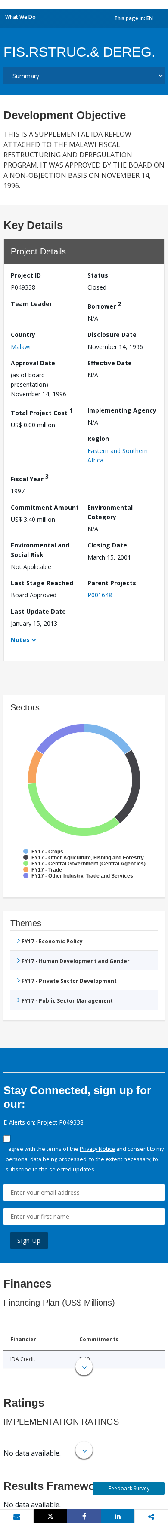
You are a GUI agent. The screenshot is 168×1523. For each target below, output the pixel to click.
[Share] (84, 1516)
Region (98, 438)
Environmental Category (110, 512)
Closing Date (107, 545)
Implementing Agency (121, 410)
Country (23, 334)
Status (97, 275)
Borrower (104, 305)
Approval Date (33, 363)
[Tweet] (50, 1516)
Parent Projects (111, 583)
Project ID (26, 275)
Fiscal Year (30, 477)
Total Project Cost (42, 411)
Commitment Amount (45, 507)
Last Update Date (38, 611)
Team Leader (31, 304)
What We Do (20, 17)
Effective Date (109, 363)
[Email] (17, 1516)
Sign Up (29, 1240)
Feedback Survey (129, 1488)
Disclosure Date (112, 334)
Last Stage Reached (42, 583)
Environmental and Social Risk (40, 550)
